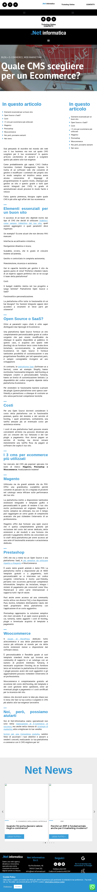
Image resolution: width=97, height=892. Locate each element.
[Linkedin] (15, 4)
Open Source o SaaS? (12, 115)
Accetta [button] (18, 886)
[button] (24, 12)
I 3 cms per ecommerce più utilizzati (18, 122)
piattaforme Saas (26, 366)
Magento (7, 125)
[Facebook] (4, 4)
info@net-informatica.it (35, 871)
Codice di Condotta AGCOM (59, 871)
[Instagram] (10, 4)
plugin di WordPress (19, 638)
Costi (6, 118)
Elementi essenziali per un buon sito (18, 112)
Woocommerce (10, 132)
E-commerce (16, 57)
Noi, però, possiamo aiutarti (15, 135)
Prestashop (8, 128)
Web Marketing (33, 57)
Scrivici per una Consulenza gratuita (21, 734)
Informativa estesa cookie (55, 882)
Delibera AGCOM (59, 869)
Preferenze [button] (8, 887)
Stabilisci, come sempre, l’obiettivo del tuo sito (26, 222)
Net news (8, 138)
